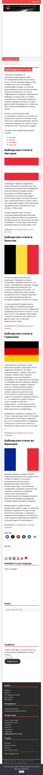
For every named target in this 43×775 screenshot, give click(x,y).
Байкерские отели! (11, 722)
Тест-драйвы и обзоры (12, 695)
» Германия (8, 729)
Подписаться (12, 661)
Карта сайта (8, 697)
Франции (12, 145)
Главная (7, 690)
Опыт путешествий (11, 720)
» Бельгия (7, 727)
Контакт (7, 748)
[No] (40, 769)
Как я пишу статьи (10, 750)
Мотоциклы (8, 699)
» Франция (8, 731)
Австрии (12, 137)
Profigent (6, 762)
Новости (7, 693)
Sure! (21, 771)
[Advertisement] (21, 35)
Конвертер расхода (11, 709)
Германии (13, 142)
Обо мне (7, 743)
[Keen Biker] (21, 8)
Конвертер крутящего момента (15, 711)
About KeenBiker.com (11, 754)
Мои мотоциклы (10, 745)
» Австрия (7, 725)
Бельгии (12, 140)
